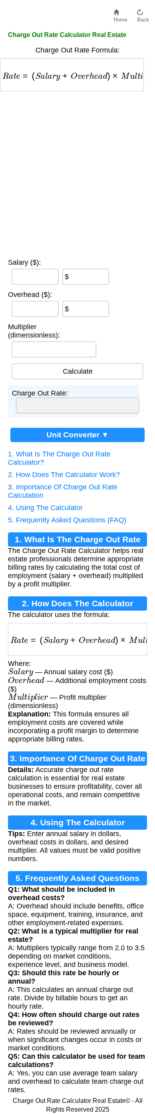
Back (143, 18)
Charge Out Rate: (40, 393)
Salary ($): (24, 262)
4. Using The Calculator (45, 508)
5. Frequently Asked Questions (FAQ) (67, 520)
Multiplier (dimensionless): (34, 331)
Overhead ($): (30, 295)
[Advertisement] (77, 172)
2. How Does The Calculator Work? (64, 475)
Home (120, 18)
